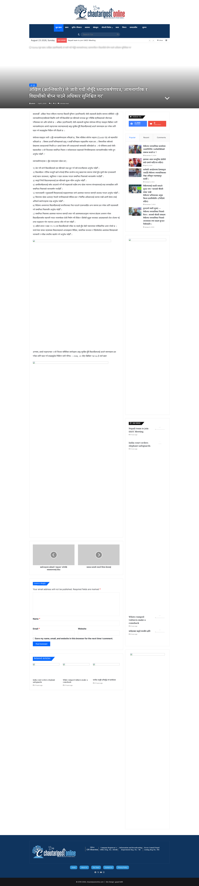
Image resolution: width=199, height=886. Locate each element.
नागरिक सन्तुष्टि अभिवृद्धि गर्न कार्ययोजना (104, 680)
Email (36, 629)
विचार (124, 27)
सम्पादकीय (133, 27)
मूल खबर (59, 27)
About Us (84, 867)
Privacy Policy (122, 867)
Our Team (96, 867)
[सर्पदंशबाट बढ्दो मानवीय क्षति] (160, 636)
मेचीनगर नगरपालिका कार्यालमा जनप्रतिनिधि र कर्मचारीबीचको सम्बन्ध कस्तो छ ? (154, 149)
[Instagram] (103, 872)
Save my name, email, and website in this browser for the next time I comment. (74, 638)
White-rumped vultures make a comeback (75, 681)
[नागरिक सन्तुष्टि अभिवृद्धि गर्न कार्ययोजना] (106, 670)
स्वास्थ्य (87, 27)
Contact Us (108, 867)
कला (117, 27)
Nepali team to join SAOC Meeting (138, 430)
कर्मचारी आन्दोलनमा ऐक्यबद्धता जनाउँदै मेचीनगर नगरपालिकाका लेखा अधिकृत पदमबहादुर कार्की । (154, 174)
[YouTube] (101, 872)
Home (34, 47)
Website (82, 629)
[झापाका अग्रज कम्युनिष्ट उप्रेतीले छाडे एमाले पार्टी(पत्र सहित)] (135, 162)
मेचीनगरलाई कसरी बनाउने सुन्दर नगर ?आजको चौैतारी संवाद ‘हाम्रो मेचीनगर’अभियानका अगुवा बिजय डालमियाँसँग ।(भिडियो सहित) (153, 194)
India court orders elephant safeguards (84, 40)
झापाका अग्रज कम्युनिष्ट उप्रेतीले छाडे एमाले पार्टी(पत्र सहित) (154, 161)
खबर (67, 27)
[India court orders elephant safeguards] (46, 670)
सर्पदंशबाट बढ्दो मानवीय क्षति (139, 631)
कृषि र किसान (77, 27)
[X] (98, 872)
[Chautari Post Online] (99, 12)
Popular (132, 137)
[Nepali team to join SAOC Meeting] (160, 433)
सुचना (144, 27)
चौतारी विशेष (106, 27)
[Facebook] (95, 872)
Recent (146, 137)
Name (36, 619)
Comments (161, 137)
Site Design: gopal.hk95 (114, 882)
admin (33, 103)
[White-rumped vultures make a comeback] (76, 670)
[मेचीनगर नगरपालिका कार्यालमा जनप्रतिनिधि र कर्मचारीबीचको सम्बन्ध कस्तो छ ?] (135, 149)
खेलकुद (95, 27)
